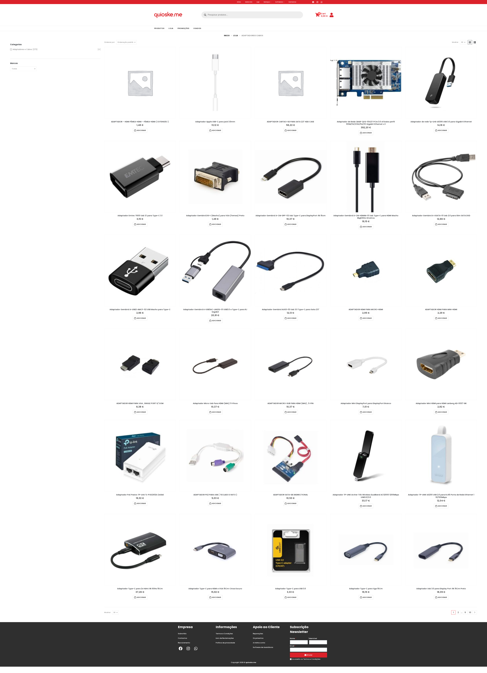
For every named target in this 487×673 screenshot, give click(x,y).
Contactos (292, 2)
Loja (258, 2)
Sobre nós (248, 2)
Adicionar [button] (141, 130)
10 (470, 612)
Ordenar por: (109, 42)
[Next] (475, 612)
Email (292, 646)
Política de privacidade (225, 643)
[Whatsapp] (322, 2)
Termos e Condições (224, 634)
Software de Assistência (263, 647)
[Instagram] (317, 2)
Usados (197, 28)
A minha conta (259, 643)
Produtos (159, 28)
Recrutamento (184, 643)
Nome (292, 638)
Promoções (183, 28)
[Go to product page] (140, 82)
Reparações (258, 634)
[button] (470, 42)
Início (239, 2)
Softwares (279, 2)
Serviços (267, 2)
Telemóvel (312, 638)
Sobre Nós (182, 634)
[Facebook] (313, 2)
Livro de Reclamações (225, 638)
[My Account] (332, 15)
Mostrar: (455, 42)
